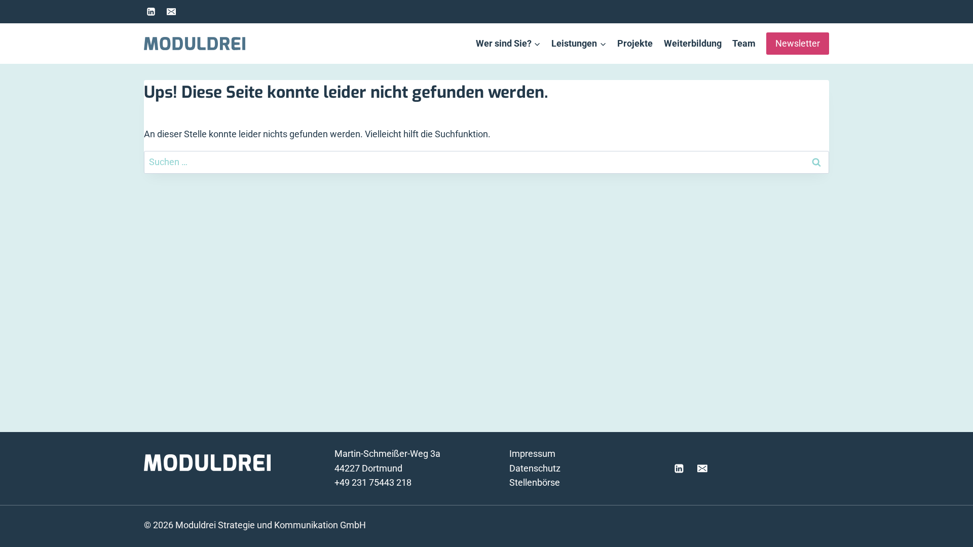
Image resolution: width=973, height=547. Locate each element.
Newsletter (797, 43)
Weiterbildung (693, 43)
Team (744, 43)
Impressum (532, 453)
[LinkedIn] (151, 12)
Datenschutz (534, 468)
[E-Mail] (171, 12)
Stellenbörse (534, 482)
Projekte (635, 43)
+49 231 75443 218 (372, 482)
